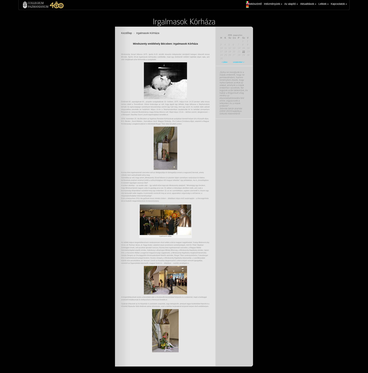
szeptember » (238, 62)
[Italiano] (247, 2)
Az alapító (291, 4)
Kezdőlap (126, 33)
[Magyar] (247, 7)
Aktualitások (308, 4)
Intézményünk (273, 4)
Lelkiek (323, 4)
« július (225, 62)
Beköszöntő (255, 4)
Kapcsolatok (339, 4)
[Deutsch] (247, 5)
